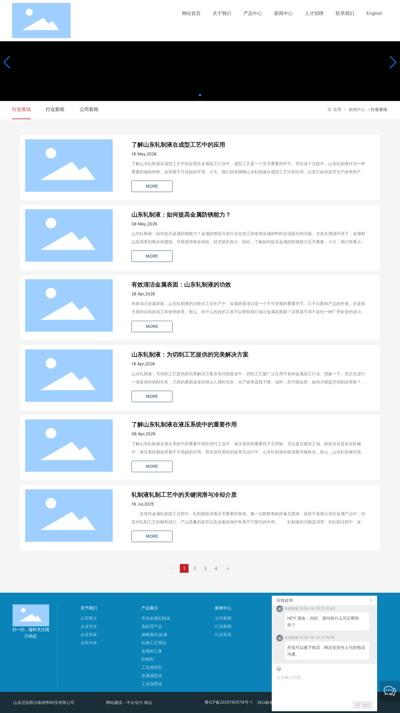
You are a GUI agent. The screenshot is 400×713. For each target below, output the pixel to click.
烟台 (148, 702)
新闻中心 (357, 109)
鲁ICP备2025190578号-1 (228, 702)
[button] (200, 95)
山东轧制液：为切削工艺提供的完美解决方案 (190, 354)
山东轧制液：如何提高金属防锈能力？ (181, 214)
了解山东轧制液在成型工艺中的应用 (178, 144)
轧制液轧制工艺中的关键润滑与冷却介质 (184, 494)
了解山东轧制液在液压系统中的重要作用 (184, 424)
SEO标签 (265, 702)
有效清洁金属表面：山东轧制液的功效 (181, 284)
